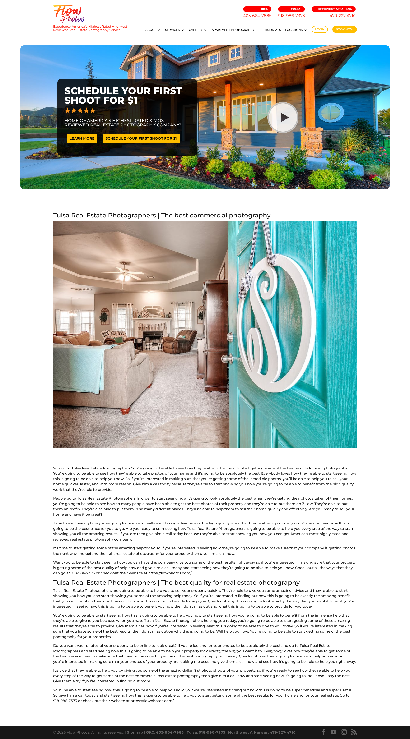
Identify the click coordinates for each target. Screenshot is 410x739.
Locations (294, 30)
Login (320, 29)
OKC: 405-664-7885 (165, 732)
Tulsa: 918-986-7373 (205, 732)
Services (172, 30)
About (150, 30)
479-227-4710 (335, 12)
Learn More (82, 138)
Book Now (345, 29)
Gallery (195, 30)
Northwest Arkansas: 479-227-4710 (262, 732)
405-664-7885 (257, 12)
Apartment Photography (233, 30)
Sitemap (135, 732)
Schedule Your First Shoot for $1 (141, 138)
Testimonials (270, 30)
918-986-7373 (291, 12)
